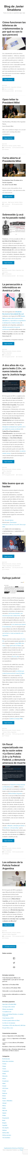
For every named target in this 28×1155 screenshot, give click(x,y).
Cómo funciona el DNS (8, 1018)
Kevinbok (5, 1046)
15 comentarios (7, 274)
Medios (4, 1108)
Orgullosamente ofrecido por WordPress (13, 1148)
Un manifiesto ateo (6, 1011)
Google (4, 1091)
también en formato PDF (16, 718)
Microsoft (4, 1110)
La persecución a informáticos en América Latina (12, 287)
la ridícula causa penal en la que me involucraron (13, 327)
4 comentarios (7, 851)
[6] (18, 656)
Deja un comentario (8, 89)
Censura (12, 202)
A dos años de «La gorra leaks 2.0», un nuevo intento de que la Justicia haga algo (14, 371)
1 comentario (7, 204)
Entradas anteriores (10, 946)
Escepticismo (5, 1081)
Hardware (4, 1093)
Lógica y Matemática (7, 1100)
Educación (4, 1076)
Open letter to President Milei (10, 984)
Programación (5, 1118)
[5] (15, 656)
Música (4, 1105)
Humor (4, 1095)
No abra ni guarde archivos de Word (10, 1020)
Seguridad (13, 87)
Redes (3, 1120)
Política (19, 145)
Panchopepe (13, 522)
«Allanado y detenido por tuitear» (16, 825)
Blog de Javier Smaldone (14, 8)
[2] (24, 639)
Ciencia (4, 1068)
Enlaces (4, 1078)
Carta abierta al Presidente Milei (11, 988)
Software (19, 87)
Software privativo (6, 1135)
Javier (5, 85)
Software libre (5, 1132)
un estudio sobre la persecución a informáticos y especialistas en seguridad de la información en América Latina (14, 320)
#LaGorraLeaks (7, 270)
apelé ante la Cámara (15, 645)
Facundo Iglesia (9, 520)
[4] (13, 656)
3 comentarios (7, 354)
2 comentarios (7, 147)
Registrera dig (6, 1049)
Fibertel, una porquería (7, 1009)
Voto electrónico (16, 565)
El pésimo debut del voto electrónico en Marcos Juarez (13, 1050)
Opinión (15, 145)
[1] (21, 639)
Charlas (4, 1066)
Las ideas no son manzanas (8, 1023)
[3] (3, 641)
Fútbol (3, 1083)
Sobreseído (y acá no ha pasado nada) (12, 991)
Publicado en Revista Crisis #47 (10, 524)
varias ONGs (18, 643)
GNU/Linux (5, 1088)
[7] (20, 675)
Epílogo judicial (11, 577)
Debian (4, 1073)
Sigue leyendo (9, 80)
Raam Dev (22, 1150)
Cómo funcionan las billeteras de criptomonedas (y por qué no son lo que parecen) (14, 28)
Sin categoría (5, 1127)
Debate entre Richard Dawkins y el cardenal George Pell (12, 1014)
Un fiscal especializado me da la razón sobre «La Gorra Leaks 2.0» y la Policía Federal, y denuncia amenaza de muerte (13, 753)
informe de (11, 828)
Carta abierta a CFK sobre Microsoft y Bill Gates (13, 1025)
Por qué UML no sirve (7, 1028)
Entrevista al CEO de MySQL (17, 1046)
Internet (4, 1098)
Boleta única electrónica (8, 1061)
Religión (4, 1123)
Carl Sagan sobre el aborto (8, 1006)
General (6, 145)
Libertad (10, 145)
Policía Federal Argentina (15, 793)
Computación (7, 87)
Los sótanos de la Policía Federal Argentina (12, 865)
